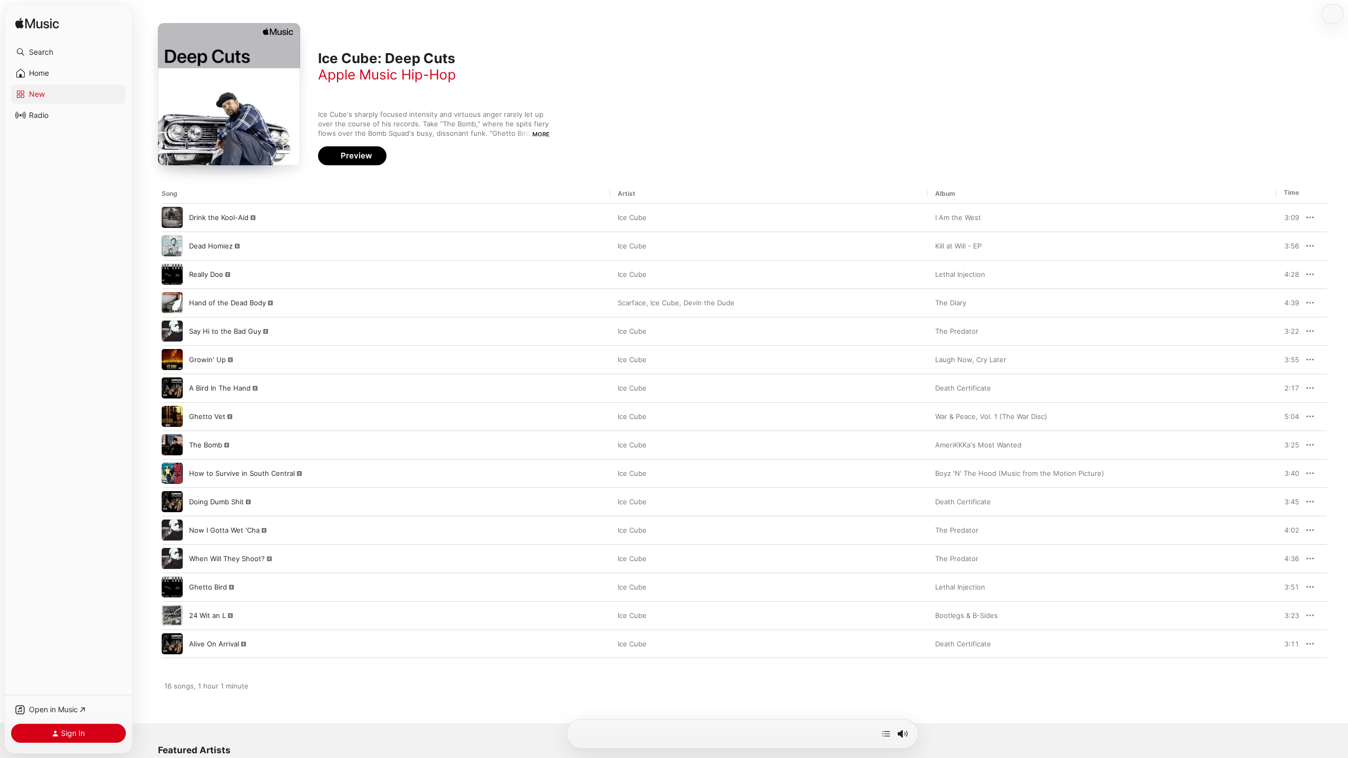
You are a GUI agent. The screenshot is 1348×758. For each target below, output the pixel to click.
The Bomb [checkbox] (205, 445)
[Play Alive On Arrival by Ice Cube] (172, 643)
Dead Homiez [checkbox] (211, 246)
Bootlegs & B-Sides (966, 615)
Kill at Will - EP (958, 246)
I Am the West (958, 217)
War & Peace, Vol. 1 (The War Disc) (991, 416)
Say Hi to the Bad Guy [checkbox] (225, 331)
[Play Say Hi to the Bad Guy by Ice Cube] (172, 331)
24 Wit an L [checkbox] (207, 615)
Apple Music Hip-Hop (387, 74)
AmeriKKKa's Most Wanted (978, 445)
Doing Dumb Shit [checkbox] (216, 501)
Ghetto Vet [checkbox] (207, 416)
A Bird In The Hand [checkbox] (220, 388)
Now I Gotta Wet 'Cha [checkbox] (224, 530)
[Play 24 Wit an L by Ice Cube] (172, 615)
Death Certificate (963, 388)
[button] (68, 52)
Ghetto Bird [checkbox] (208, 587)
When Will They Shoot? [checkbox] (227, 558)
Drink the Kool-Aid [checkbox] (219, 217)
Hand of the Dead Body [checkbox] (227, 302)
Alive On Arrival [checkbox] (214, 644)
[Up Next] (886, 733)
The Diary (950, 302)
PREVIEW (1287, 217)
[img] (37, 24)
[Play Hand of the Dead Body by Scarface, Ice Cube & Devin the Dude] (172, 302)
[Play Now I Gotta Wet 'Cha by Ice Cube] (172, 530)
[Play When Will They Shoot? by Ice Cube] (172, 558)
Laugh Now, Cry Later (970, 359)
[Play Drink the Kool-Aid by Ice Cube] (172, 217)
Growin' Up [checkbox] (207, 359)
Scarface (632, 302)
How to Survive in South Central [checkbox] (242, 473)
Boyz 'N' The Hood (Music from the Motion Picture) (1019, 473)
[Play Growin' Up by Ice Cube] (172, 359)
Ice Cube (632, 217)
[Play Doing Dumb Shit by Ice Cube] (172, 501)
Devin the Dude (709, 302)
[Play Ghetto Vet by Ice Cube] (172, 416)
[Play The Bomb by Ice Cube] (172, 444)
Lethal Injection (960, 274)
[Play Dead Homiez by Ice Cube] (172, 245)
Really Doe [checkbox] (206, 274)
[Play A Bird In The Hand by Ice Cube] (172, 387)
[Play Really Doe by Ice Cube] (172, 274)
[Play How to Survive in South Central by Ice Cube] (172, 473)
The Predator (956, 331)
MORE (541, 134)
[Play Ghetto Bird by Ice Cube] (172, 586)
